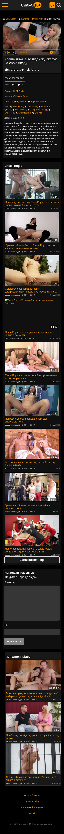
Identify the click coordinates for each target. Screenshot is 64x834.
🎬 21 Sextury (19, 91)
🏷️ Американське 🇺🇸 (37, 110)
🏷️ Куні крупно (19, 110)
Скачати (35, 70)
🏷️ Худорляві (30, 106)
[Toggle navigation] (5, 5)
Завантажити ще (32, 560)
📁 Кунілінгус (20, 101)
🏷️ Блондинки (16, 106)
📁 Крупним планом (37, 101)
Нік (6, 625)
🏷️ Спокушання (23, 113)
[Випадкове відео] (52, 5)
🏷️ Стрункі (37, 113)
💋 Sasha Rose (20, 96)
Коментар (9, 582)
